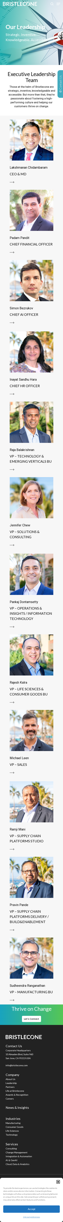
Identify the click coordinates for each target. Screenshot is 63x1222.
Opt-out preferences (31, 1217)
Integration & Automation (19, 1156)
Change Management (16, 1152)
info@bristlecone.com (17, 1065)
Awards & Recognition (17, 1094)
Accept (31, 1209)
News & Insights (17, 1107)
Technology (12, 1134)
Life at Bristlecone (15, 1090)
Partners (10, 1087)
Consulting (11, 1148)
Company (12, 1075)
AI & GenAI (11, 1160)
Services (12, 1144)
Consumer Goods (14, 1127)
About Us (10, 1079)
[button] (58, 1181)
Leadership (11, 1083)
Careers (10, 1098)
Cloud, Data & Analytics (17, 1164)
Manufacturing (13, 1123)
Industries (13, 1118)
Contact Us (14, 1046)
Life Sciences (12, 1130)
